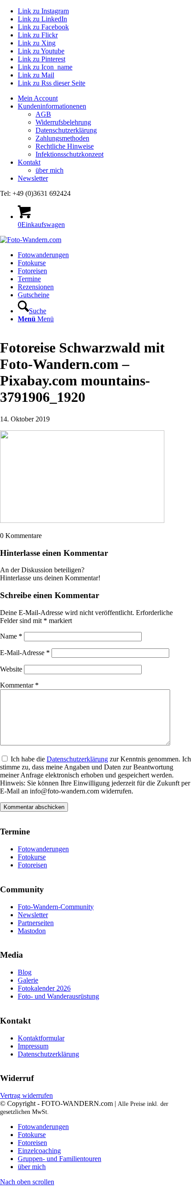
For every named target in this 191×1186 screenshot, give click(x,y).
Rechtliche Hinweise (65, 146)
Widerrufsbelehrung (63, 122)
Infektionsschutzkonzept (69, 154)
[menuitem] (104, 98)
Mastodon (32, 931)
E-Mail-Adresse (25, 652)
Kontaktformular (41, 1038)
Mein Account (38, 98)
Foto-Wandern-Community (56, 907)
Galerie (28, 980)
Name (11, 636)
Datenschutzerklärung (66, 130)
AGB (43, 114)
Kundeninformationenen (52, 106)
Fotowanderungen (43, 849)
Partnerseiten (36, 923)
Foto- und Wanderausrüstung (58, 996)
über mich (50, 170)
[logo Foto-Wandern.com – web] (30, 239)
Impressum (33, 1046)
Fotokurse (32, 857)
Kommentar (19, 685)
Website (11, 669)
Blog (25, 972)
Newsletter (33, 178)
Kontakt (29, 162)
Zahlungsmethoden (62, 138)
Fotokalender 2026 (44, 988)
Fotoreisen (32, 865)
